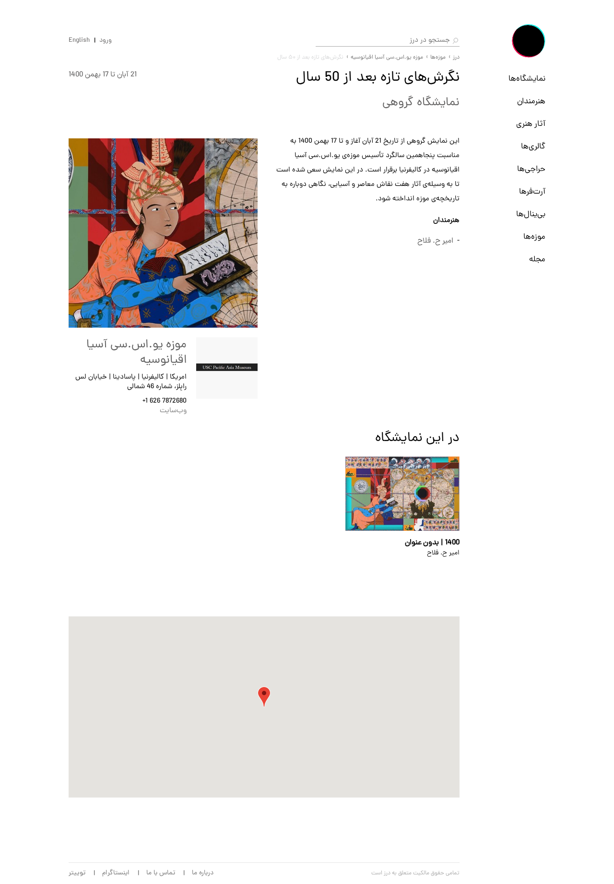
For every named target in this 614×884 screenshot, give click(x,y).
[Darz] (528, 41)
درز (456, 57)
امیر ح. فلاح (435, 241)
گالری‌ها (533, 147)
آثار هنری (530, 124)
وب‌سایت (173, 411)
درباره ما (202, 873)
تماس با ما (160, 873)
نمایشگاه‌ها (526, 79)
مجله (537, 260)
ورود (105, 41)
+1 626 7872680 (164, 401)
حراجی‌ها (531, 169)
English (79, 41)
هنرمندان (531, 102)
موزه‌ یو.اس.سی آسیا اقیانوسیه (387, 57)
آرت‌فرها (532, 192)
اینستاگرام (116, 873)
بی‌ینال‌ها (530, 215)
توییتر (77, 873)
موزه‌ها (534, 237)
